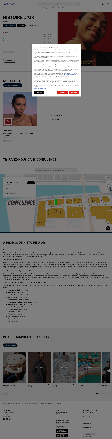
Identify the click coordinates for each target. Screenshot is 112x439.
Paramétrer (39, 92)
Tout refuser (62, 92)
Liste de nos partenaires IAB (40, 88)
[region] (56, 70)
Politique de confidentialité (70, 74)
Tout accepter (74, 92)
